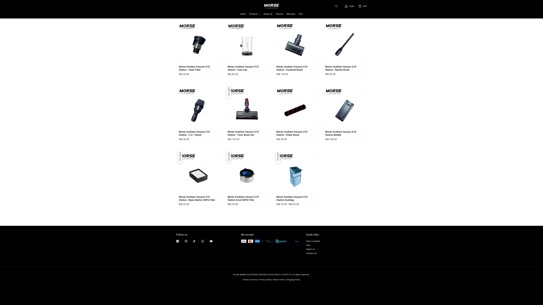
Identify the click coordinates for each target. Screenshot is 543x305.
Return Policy (279, 280)
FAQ (301, 14)
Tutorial (279, 14)
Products (253, 14)
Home (243, 14)
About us (310, 249)
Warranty (290, 14)
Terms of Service (250, 280)
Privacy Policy (265, 280)
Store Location (313, 241)
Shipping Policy (293, 280)
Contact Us (311, 253)
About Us (268, 14)
